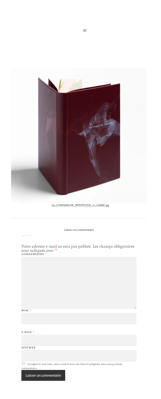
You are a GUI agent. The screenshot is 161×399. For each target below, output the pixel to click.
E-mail (27, 332)
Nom (26, 310)
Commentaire (34, 254)
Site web (28, 347)
